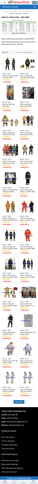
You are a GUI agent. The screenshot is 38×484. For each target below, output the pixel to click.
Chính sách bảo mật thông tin (12, 468)
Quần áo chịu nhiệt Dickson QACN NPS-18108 (26, 105)
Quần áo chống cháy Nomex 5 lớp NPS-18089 (9, 248)
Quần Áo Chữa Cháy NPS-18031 (8, 105)
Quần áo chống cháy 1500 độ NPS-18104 (26, 134)
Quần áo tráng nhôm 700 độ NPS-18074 (10, 362)
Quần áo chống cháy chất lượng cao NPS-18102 (8, 162)
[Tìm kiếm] (35, 6)
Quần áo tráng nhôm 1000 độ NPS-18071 (26, 362)
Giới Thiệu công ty (8, 437)
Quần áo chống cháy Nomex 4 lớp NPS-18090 (27, 219)
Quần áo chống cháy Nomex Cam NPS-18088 (27, 248)
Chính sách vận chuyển (10, 460)
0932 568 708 (13, 415)
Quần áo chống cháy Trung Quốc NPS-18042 (27, 76)
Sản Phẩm (14, 11)
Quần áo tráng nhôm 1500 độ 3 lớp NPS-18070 (8, 390)
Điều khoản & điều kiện (9, 464)
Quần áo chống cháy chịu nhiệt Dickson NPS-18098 (10, 191)
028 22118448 (12, 418)
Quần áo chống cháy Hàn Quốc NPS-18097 (10, 76)
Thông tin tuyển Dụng (9, 445)
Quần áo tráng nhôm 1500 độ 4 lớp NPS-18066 (26, 390)
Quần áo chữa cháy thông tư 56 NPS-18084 (27, 276)
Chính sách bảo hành (9, 472)
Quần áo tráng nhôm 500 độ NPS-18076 (27, 333)
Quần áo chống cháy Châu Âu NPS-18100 (26, 162)
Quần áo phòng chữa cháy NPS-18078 (8, 333)
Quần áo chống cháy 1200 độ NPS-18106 (8, 134)
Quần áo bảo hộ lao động (26, 11)
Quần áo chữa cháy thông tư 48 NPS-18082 (9, 305)
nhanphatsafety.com (16, 425)
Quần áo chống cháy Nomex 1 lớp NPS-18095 (27, 191)
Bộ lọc (4, 52)
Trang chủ (6, 11)
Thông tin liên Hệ (7, 449)
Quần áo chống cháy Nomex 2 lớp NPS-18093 (9, 219)
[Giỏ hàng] (35, 2)
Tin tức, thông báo (8, 441)
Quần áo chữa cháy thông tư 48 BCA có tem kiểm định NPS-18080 (27, 305)
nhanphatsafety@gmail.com (16, 422)
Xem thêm (19, 402)
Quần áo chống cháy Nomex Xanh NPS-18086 (9, 276)
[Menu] (4, 2)
